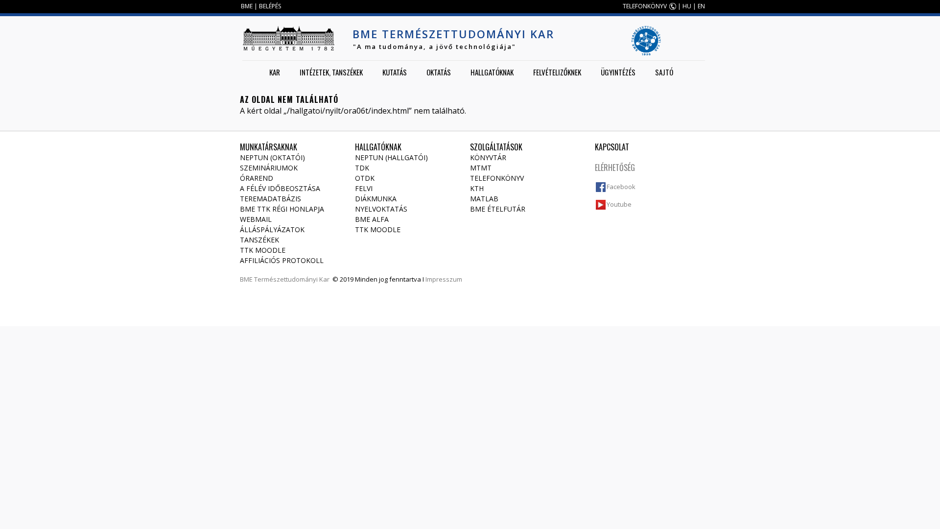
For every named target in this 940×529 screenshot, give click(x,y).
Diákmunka (376, 198)
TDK (362, 167)
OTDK (365, 178)
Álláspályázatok (272, 229)
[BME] (288, 38)
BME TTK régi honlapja (282, 209)
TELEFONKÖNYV (645, 6)
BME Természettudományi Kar (453, 33)
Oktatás (438, 72)
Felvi (364, 188)
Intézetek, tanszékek (331, 72)
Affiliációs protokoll (282, 260)
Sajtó (664, 72)
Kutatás (394, 72)
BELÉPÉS (270, 6)
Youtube (619, 204)
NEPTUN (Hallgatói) (391, 157)
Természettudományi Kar (291, 279)
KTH (477, 188)
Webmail (256, 219)
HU (686, 6)
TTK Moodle (262, 250)
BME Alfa (372, 219)
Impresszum (443, 279)
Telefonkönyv (497, 178)
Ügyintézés (618, 72)
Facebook (621, 186)
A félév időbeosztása (280, 188)
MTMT (481, 167)
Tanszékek (259, 239)
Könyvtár (488, 157)
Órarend (256, 178)
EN (701, 6)
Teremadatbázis (270, 198)
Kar (274, 72)
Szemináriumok (269, 167)
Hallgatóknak (492, 72)
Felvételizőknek (557, 72)
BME (247, 6)
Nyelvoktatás (381, 209)
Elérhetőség (615, 167)
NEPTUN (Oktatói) (272, 157)
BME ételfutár (497, 209)
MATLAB (484, 198)
